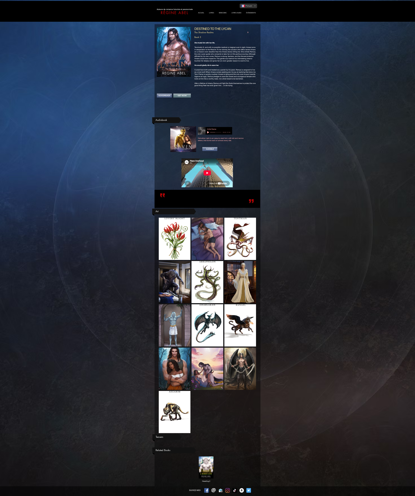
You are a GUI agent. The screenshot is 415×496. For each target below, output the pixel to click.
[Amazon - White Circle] (241, 490)
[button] (209, 149)
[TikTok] (234, 490)
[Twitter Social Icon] (248, 490)
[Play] (208, 132)
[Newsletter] (220, 490)
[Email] (213, 490)
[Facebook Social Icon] (206, 490)
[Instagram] (227, 490)
